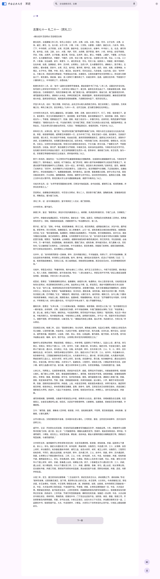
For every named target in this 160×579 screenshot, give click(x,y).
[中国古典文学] (12, 3)
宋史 (28, 3)
